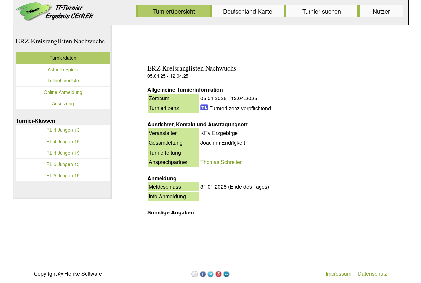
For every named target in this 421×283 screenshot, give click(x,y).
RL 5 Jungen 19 (63, 175)
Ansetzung (63, 103)
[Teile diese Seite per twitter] (210, 274)
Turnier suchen (321, 11)
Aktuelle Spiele (63, 69)
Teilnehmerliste (63, 80)
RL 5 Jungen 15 (63, 164)
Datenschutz (372, 273)
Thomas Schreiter (221, 162)
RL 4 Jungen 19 (63, 152)
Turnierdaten (63, 57)
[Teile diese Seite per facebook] (202, 274)
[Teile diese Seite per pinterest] (218, 274)
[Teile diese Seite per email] (194, 274)
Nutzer (381, 11)
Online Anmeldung (63, 92)
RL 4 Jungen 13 (63, 130)
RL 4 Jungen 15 (63, 141)
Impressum (338, 273)
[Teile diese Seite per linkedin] (226, 274)
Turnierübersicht (174, 11)
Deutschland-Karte (247, 11)
